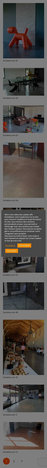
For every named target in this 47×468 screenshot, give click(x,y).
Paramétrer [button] (10, 245)
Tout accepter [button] (24, 245)
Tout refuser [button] (11, 251)
